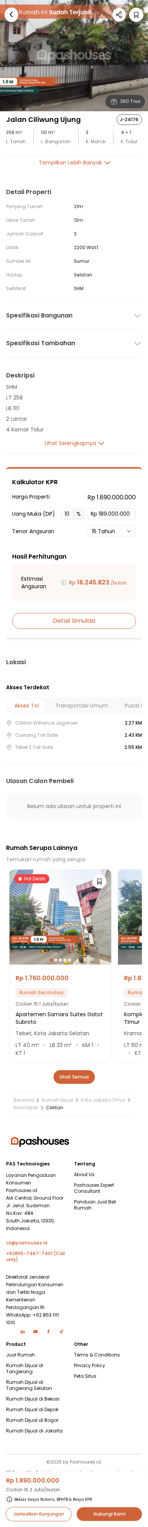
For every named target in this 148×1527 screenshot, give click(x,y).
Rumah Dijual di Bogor (32, 1420)
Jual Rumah (20, 1355)
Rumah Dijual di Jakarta (34, 1431)
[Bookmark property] (136, 15)
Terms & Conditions (97, 1355)
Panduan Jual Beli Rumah (95, 1205)
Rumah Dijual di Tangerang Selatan (29, 1385)
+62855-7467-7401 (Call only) (35, 1257)
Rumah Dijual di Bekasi (33, 1399)
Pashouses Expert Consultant (94, 1188)
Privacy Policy (89, 1366)
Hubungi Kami (109, 1514)
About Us (84, 1175)
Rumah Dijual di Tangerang (24, 1369)
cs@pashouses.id (26, 1243)
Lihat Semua (74, 1077)
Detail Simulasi (74, 620)
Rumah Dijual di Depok (32, 1410)
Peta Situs (85, 1376)
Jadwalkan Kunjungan (38, 1514)
